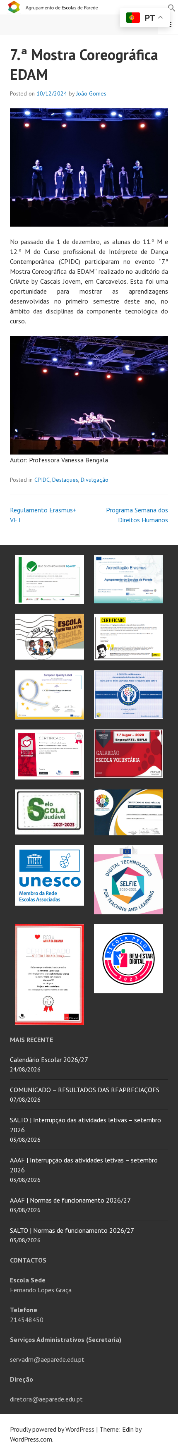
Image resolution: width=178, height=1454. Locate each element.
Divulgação (94, 479)
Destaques (65, 479)
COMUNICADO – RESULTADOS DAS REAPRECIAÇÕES (84, 1090)
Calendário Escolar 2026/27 (49, 1059)
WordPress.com (31, 1439)
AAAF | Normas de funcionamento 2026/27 (70, 1200)
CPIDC (42, 479)
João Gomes (91, 93)
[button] (172, 7)
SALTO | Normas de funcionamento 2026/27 (72, 1230)
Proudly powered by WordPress (52, 1429)
